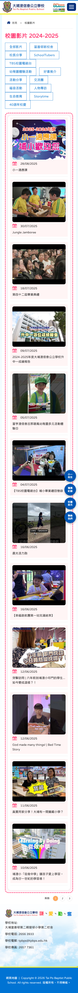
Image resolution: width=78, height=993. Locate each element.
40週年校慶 (17, 104)
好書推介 (50, 71)
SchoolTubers (44, 55)
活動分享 (15, 79)
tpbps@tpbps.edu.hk (32, 940)
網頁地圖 (11, 977)
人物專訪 (40, 88)
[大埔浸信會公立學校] (23, 11)
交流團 (39, 79)
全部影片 (15, 46)
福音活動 (15, 88)
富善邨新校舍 (43, 46)
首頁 (14, 23)
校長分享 (15, 55)
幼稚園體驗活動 (20, 71)
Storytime (41, 96)
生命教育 (15, 96)
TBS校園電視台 (20, 63)
